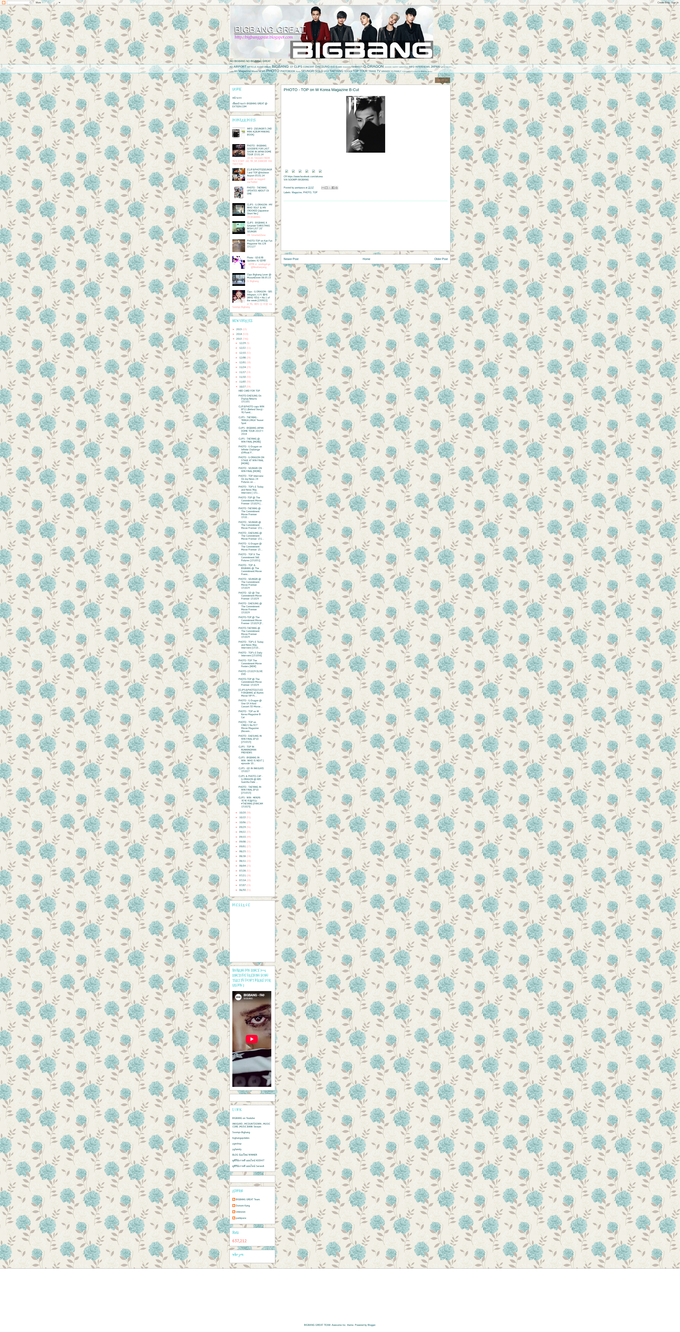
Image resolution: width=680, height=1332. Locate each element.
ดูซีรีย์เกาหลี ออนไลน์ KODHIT (248, 1160)
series (429, 71)
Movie (255, 71)
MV (236, 71)
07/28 (242, 870)
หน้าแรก (237, 97)
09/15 (242, 836)
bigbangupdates (241, 1137)
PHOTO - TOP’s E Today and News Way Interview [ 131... (251, 489)
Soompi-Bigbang (241, 1132)
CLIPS (298, 66)
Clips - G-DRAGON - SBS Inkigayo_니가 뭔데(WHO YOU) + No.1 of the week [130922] (259, 296)
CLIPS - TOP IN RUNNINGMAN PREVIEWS (247, 749)
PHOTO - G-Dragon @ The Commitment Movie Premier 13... (250, 546)
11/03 (242, 381)
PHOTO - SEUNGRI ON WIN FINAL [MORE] (250, 469)
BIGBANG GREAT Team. (248, 1199)
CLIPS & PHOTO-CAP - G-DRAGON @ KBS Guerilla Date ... (250, 779)
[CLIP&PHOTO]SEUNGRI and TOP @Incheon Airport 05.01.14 (259, 172)
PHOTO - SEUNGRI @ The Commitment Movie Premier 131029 (250, 583)
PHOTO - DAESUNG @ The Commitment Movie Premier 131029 (250, 608)
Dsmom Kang (243, 1205)
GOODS (388, 67)
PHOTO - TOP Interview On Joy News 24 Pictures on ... (251, 478)
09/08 (242, 841)
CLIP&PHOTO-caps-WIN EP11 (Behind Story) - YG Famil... (251, 409)
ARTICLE (251, 67)
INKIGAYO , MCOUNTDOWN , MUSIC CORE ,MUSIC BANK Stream (251, 1125)
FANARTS (347, 67)
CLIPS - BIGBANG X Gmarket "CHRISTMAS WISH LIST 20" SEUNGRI (258, 227)
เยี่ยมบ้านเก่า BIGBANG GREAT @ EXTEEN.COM (249, 105)
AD (231, 67)
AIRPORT (240, 66)
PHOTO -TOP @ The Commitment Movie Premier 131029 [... (250, 500)
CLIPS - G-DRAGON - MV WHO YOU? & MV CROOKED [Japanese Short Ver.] (259, 209)
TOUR (363, 71)
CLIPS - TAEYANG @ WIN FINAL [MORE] (250, 440)
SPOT (326, 71)
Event (339, 67)
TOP (356, 71)
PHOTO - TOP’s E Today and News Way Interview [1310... (251, 644)
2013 (239, 338)
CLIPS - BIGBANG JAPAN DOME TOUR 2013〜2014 (251, 430)
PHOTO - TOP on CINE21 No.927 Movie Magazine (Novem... (249, 726)
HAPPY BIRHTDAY (400, 67)
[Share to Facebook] (333, 188)
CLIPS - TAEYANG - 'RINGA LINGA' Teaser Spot (251, 420)
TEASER (348, 71)
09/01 (242, 846)
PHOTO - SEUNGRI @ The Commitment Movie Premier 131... (251, 525)
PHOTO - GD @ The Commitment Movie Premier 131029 (250, 595)
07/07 (242, 885)
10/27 (242, 386)
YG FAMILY (395, 71)
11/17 (242, 372)
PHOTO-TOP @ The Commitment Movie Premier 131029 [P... (251, 620)
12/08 (242, 357)
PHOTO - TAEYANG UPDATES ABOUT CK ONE (258, 190)
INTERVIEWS (422, 67)
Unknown (240, 1211)
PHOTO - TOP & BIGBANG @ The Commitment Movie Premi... (250, 570)
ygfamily (237, 1149)
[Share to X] (330, 188)
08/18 (242, 856)
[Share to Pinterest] (336, 188)
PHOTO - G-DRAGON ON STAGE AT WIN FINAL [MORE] (251, 460)
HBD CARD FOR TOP (249, 390)
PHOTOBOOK (287, 71)
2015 (239, 329)
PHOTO (272, 71)
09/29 (242, 827)
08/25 (242, 851)
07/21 (242, 875)
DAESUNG (322, 66)
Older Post (441, 259)
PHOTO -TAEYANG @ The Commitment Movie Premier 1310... (250, 513)
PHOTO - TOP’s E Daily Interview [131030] (250, 654)
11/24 (242, 367)
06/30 (242, 890)
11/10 (242, 376)
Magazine (245, 71)
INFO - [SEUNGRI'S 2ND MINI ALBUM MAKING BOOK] (259, 131)
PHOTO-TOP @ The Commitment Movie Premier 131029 (250, 682)
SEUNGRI (307, 71)
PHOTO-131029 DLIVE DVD (251, 673)
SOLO (319, 71)
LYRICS (447, 67)
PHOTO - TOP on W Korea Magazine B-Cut (250, 714)
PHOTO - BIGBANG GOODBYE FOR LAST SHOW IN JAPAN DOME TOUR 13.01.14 (259, 150)
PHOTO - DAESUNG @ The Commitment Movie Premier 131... (251, 536)
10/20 (242, 812)
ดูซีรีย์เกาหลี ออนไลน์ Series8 (248, 1166)
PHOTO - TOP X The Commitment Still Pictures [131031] (249, 557)
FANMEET (357, 67)
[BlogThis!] (326, 188)
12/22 (242, 347)
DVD (332, 67)
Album (267, 67)
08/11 (242, 860)
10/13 (242, 817)
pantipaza (241, 1218)
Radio (298, 71)
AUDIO (260, 67)
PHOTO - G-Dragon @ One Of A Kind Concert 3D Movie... (250, 703)
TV (379, 71)
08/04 (242, 865)
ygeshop (237, 1143)
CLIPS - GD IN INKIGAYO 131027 (251, 770)
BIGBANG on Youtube (243, 1118)
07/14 (242, 880)
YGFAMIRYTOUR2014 (411, 71)
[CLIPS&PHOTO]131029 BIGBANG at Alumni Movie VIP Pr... (251, 692)
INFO (411, 67)
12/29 (242, 343)
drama (424, 71)
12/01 (242, 362)
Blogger (371, 1325)
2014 (239, 334)
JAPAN (435, 66)
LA (442, 67)
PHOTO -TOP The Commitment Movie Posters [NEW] (250, 663)
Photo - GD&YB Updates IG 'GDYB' (256, 259)
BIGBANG (280, 66)
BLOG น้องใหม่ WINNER (244, 1154)
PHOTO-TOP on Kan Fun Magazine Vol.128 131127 (259, 243)
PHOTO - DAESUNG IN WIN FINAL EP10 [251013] (250, 738)
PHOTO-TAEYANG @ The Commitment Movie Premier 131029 (249, 632)
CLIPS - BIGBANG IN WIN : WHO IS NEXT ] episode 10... (251, 760)
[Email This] (323, 188)
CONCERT (308, 67)
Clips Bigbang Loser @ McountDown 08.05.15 (259, 276)
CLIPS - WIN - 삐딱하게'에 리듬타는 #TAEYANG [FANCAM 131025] (251, 802)
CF (291, 67)
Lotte (232, 71)
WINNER (385, 71)
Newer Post (291, 259)
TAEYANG (336, 71)
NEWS (262, 71)
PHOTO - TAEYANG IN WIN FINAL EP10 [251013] (250, 789)
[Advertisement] (365, 226)
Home (366, 259)
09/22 (242, 831)
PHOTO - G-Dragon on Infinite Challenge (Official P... (250, 449)
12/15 (242, 352)
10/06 (242, 822)
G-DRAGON (373, 66)
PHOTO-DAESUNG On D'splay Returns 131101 (250, 398)
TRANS (372, 71)
